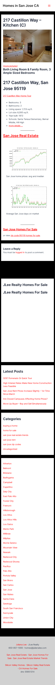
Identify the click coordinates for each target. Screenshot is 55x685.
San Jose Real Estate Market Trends (30, 658)
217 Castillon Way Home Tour (17, 96)
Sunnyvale (8, 613)
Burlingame (8, 477)
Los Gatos (8, 524)
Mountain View (10, 547)
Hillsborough (9, 510)
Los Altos (7, 515)
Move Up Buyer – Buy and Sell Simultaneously (24, 403)
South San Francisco (13, 608)
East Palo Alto (9, 496)
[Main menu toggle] (49, 6)
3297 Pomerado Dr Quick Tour (17, 378)
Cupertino (8, 487)
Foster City (8, 501)
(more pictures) (10, 66)
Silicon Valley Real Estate (38, 665)
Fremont (7, 505)
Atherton (7, 463)
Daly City (7, 491)
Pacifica (6, 566)
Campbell (7, 482)
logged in (20, 252)
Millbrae (6, 533)
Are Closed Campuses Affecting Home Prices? (25, 399)
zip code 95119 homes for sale (25, 235)
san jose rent (9, 440)
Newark (6, 552)
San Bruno (8, 580)
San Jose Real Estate (20, 136)
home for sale (9, 430)
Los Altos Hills (10, 519)
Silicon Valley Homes (15, 665)
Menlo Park (8, 529)
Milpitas (6, 538)
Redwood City (10, 557)
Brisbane (7, 473)
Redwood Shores (11, 561)
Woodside (8, 622)
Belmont (7, 468)
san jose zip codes (12, 444)
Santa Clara (8, 599)
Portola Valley (9, 575)
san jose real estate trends (15, 435)
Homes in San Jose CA (21, 6)
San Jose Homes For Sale (20, 229)
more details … (16, 125)
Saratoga (7, 603)
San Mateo (8, 594)
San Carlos (8, 585)
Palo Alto (7, 571)
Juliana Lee (21, 644)
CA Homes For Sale (28, 668)
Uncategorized (10, 449)
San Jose (7, 589)
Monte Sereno (10, 543)
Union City (8, 617)
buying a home (10, 425)
